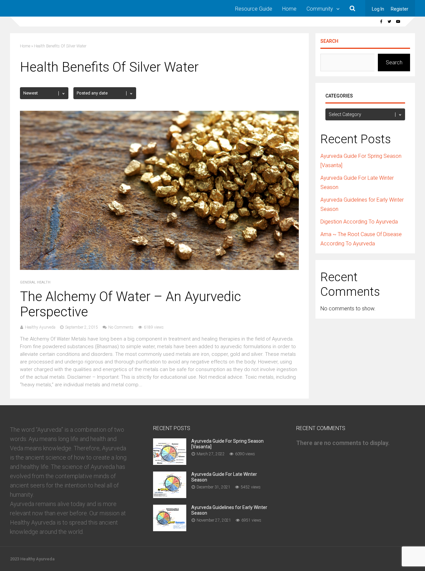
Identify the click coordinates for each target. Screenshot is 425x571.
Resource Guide (253, 9)
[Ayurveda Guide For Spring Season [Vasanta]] (169, 462)
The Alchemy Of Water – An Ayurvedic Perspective (130, 304)
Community (319, 9)
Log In (378, 9)
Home (289, 9)
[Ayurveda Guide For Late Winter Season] (169, 495)
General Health (35, 282)
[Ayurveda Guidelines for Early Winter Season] (169, 529)
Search (329, 41)
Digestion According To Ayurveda (359, 222)
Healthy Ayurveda (40, 327)
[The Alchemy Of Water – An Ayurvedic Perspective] (159, 268)
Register (399, 9)
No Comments (120, 327)
